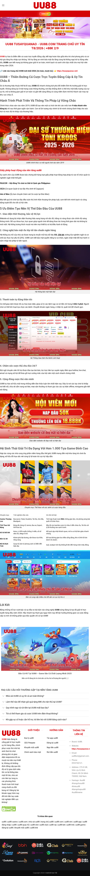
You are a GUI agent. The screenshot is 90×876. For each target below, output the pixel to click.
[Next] (85, 28)
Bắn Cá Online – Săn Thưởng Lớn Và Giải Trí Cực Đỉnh (45, 674)
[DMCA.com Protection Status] (9, 809)
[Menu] (3, 5)
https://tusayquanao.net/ (67, 71)
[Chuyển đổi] (3, 696)
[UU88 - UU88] (45, 5)
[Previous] (5, 28)
